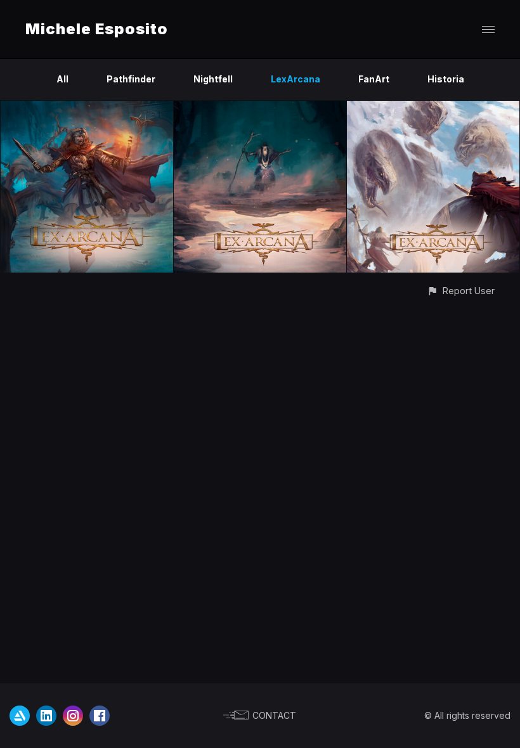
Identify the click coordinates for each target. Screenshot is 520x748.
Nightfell (213, 79)
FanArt (373, 79)
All (62, 79)
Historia (445, 79)
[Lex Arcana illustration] (87, 108)
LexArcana (295, 79)
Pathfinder (131, 79)
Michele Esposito (96, 29)
